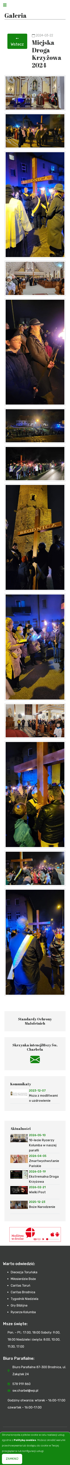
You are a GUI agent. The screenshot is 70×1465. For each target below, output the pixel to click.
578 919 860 (21, 1384)
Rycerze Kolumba (23, 1312)
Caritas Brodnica (23, 1292)
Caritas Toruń (20, 1285)
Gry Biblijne (19, 1305)
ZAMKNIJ (12, 1459)
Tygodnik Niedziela (24, 1299)
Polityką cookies (25, 1440)
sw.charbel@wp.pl (25, 1390)
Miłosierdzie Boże (23, 1279)
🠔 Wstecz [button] (17, 41)
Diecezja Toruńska (24, 1272)
